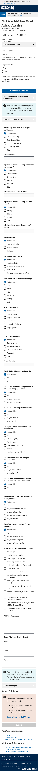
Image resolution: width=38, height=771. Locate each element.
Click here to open (10, 686)
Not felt (10, 285)
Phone (6, 660)
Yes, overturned (12, 519)
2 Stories (10, 214)
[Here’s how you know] (19, 2)
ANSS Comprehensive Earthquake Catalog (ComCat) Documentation (19, 748)
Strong (9, 299)
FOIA (24, 766)
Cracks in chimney (13, 568)
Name (6, 641)
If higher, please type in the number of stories (17, 226)
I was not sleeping (13, 244)
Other (9, 150)
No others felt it (12, 263)
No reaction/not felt (14, 314)
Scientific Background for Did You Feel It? (19, 739)
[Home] (7, 11)
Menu (3, 14)
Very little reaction (13, 317)
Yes (6, 68)
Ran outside (11, 353)
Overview (8, 735)
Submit (19, 725)
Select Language (7, 50)
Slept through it (12, 247)
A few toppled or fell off (15, 445)
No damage (11, 552)
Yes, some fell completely (16, 543)
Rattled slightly (12, 439)
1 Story (9, 210)
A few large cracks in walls (16, 558)
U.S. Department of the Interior (9, 763)
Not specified (12, 133)
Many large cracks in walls (16, 562)
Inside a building (13, 137)
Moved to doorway (13, 346)
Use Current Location (20, 90)
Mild (8, 292)
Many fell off (11, 449)
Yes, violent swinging (14, 402)
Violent (9, 302)
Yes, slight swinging (13, 399)
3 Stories (10, 217)
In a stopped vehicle (14, 143)
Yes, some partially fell (15, 540)
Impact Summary (11, 737)
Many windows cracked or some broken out (18, 576)
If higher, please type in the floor (15, 191)
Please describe (9, 154)
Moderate (10, 295)
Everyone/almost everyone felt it (18, 273)
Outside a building (13, 140)
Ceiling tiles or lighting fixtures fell (19, 565)
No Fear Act (18, 766)
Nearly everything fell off (15, 452)
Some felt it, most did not (16, 266)
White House (5, 766)
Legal (14, 756)
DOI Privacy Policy (6, 756)
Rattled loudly (12, 442)
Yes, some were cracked (15, 536)
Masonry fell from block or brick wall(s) (18, 582)
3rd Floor (10, 184)
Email (6, 651)
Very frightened (12, 327)
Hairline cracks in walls (15, 555)
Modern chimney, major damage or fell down (20, 593)
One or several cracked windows (18, 572)
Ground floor (11, 177)
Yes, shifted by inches (14, 512)
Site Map (28, 756)
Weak (9, 289)
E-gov (12, 766)
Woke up (10, 251)
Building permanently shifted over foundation (19, 609)
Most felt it (11, 270)
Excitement (11, 321)
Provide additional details (13, 119)
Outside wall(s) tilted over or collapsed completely (17, 598)
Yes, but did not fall (14, 470)
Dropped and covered (14, 350)
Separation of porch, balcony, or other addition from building (20, 604)
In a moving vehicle (13, 147)
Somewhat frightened (15, 324)
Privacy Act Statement (12, 44)
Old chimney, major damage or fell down (19, 587)
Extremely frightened (14, 331)
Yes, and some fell (13, 473)
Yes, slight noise (12, 418)
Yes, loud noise (12, 421)
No (6, 71)
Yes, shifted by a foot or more (17, 515)
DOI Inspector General (25, 763)
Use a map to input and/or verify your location (16, 98)
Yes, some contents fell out (16, 509)
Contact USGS (6, 759)
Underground (12, 174)
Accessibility (21, 756)
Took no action (12, 343)
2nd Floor (10, 180)
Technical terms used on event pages (17, 751)
